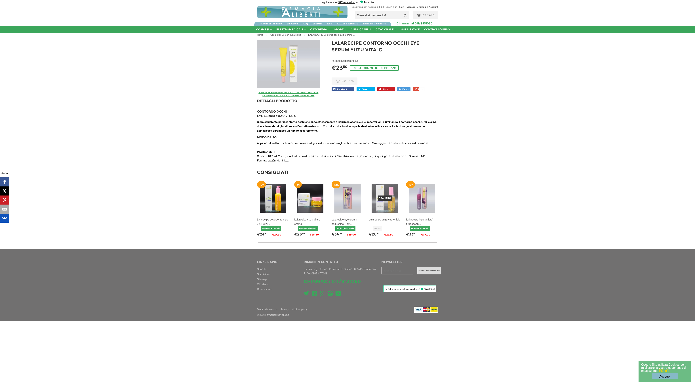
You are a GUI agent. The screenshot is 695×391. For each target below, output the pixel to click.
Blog (329, 24)
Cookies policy (300, 309)
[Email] (4, 209)
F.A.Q (305, 24)
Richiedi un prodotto (374, 24)
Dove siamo (264, 289)
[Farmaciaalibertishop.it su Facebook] (314, 294)
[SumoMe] (4, 218)
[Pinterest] (4, 200)
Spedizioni (292, 24)
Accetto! (665, 376)
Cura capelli (361, 29)
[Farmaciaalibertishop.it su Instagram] (330, 294)
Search (261, 269)
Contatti (317, 24)
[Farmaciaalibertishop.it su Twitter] (306, 294)
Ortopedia (319, 29)
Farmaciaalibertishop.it (277, 314)
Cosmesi (263, 29)
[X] (4, 191)
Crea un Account (428, 7)
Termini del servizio (271, 24)
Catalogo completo (347, 24)
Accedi (411, 7)
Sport (339, 29)
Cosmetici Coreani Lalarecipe (285, 34)
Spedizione (263, 274)
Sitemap (262, 279)
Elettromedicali (290, 29)
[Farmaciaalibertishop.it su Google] (322, 294)
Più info (663, 370)
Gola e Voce (410, 29)
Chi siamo (263, 284)
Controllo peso (437, 29)
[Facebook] (4, 181)
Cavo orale (385, 29)
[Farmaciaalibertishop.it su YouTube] (338, 294)
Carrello (428, 15)
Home (260, 34)
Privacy (285, 309)
